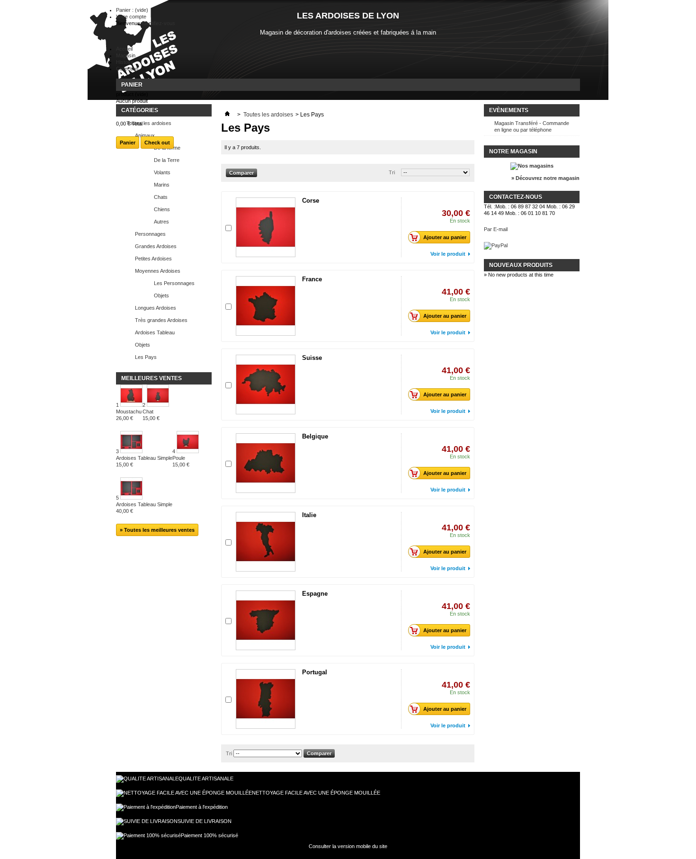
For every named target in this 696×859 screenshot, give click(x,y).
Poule (180, 461)
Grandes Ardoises (156, 246)
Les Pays (146, 357)
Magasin (125, 55)
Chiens (162, 209)
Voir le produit (447, 254)
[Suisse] (265, 384)
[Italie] (265, 542)
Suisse (312, 357)
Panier (132, 84)
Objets (161, 295)
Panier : (132, 10)
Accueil (124, 49)
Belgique (315, 436)
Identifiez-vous (158, 23)
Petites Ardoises (153, 258)
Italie (309, 515)
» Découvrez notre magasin (545, 178)
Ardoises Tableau (155, 332)
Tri (392, 172)
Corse (310, 200)
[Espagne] (265, 620)
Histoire (125, 62)
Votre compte (131, 16)
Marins (162, 185)
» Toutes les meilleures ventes (157, 530)
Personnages (150, 234)
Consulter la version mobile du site (348, 846)
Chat (151, 415)
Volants (162, 172)
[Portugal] (265, 699)
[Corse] (265, 227)
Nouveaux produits (521, 265)
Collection (127, 69)
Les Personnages (174, 283)
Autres (161, 221)
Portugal (314, 672)
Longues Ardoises (155, 308)
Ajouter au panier (444, 237)
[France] (265, 306)
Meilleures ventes (151, 378)
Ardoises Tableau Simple (144, 461)
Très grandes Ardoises (161, 320)
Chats (161, 197)
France (312, 279)
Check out (157, 142)
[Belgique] (265, 463)
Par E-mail (496, 229)
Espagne (315, 593)
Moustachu (129, 415)
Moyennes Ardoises (157, 271)
